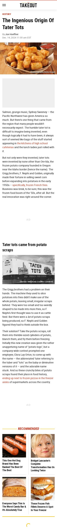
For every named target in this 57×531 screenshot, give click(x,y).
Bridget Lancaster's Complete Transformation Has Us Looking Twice (43, 465)
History (6, 14)
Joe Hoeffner (11, 34)
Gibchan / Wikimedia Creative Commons (36, 282)
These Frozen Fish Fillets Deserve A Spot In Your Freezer (42, 507)
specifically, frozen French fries (29, 185)
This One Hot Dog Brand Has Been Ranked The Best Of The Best (12, 465)
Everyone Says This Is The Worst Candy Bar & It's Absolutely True (14, 506)
